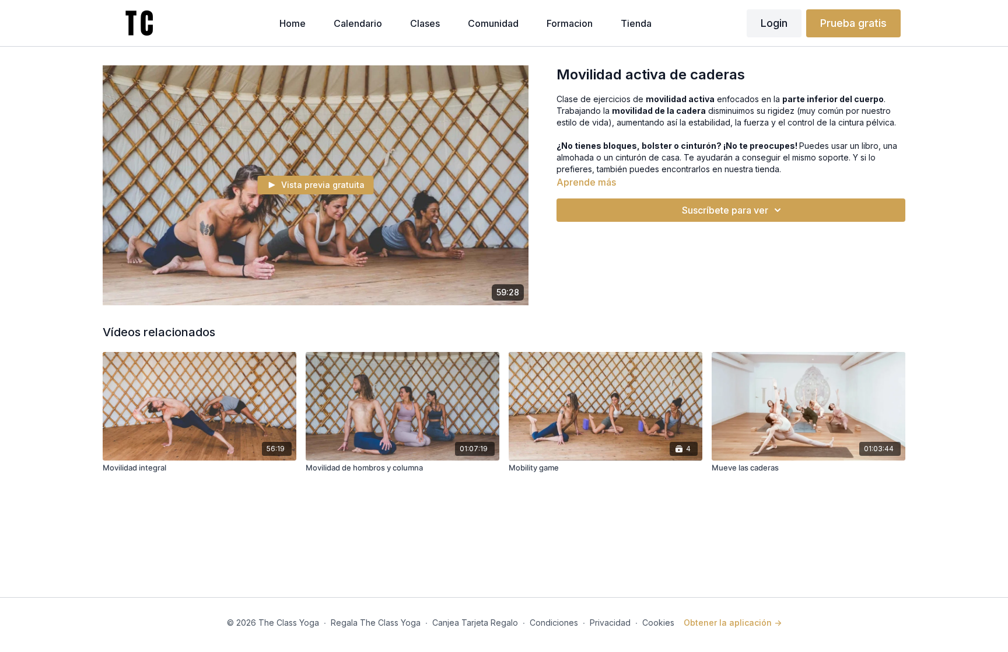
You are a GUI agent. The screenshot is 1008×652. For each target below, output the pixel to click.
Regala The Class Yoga (376, 622)
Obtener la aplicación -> (733, 622)
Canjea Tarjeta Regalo (475, 622)
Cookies (658, 622)
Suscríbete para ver (725, 210)
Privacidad (610, 622)
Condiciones (554, 622)
